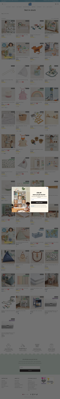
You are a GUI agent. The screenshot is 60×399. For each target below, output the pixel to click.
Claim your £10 (39, 202)
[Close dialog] (47, 188)
